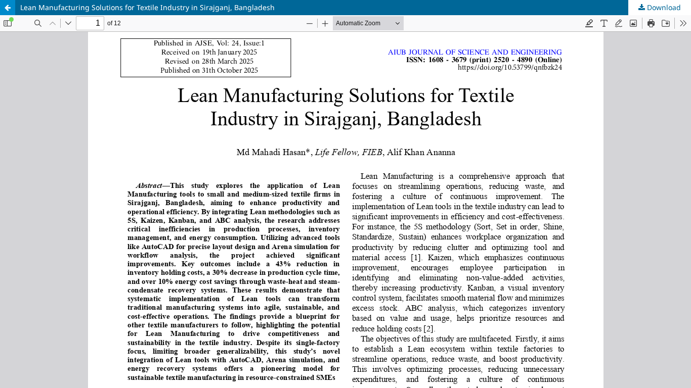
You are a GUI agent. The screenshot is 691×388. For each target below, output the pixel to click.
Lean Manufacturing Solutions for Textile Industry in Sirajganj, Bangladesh (147, 7)
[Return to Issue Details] (7, 7)
